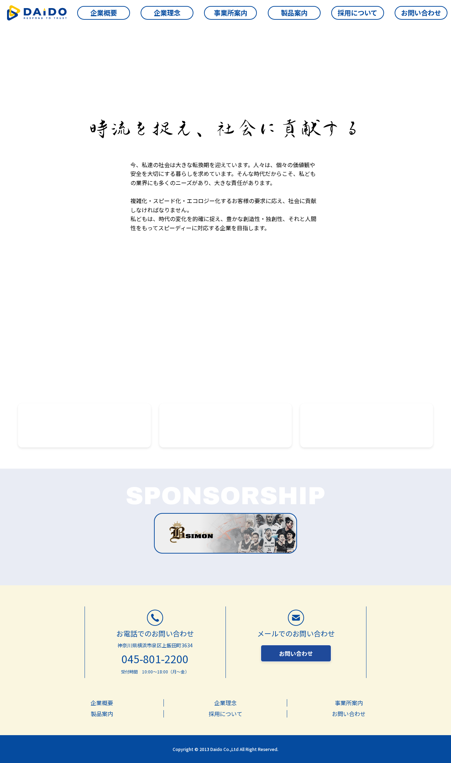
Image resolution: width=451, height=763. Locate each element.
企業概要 (84, 425)
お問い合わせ (296, 653)
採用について (366, 425)
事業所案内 (225, 425)
